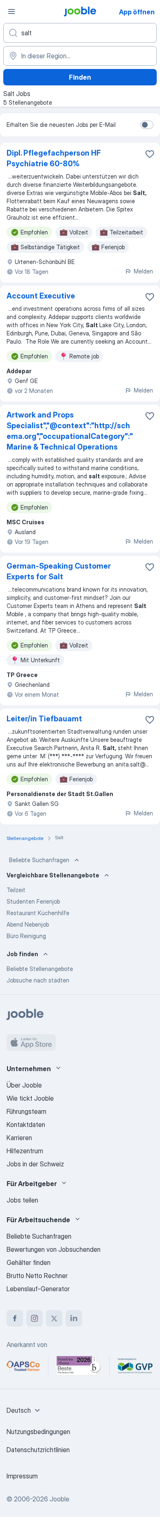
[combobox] (24, 1410)
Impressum (22, 1476)
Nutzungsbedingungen (38, 1431)
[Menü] (11, 11)
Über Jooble (24, 1085)
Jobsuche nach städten (38, 980)
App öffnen (137, 12)
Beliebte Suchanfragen (39, 859)
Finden (80, 77)
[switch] (146, 125)
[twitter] (54, 1318)
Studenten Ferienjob (33, 901)
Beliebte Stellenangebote (40, 968)
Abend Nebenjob (28, 924)
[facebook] (15, 1318)
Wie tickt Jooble (30, 1098)
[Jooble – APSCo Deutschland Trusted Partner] (23, 1366)
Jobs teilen (22, 1200)
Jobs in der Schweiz (35, 1164)
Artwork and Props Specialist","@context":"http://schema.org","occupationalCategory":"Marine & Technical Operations (70, 431)
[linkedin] (74, 1318)
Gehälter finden (28, 1262)
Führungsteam (26, 1111)
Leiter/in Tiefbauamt (44, 718)
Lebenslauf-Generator (38, 1289)
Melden (143, 271)
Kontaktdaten (26, 1124)
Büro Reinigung (26, 935)
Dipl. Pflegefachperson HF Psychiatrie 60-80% (54, 158)
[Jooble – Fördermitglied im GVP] (135, 1366)
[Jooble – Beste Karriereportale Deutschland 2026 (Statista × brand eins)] (79, 1366)
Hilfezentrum (25, 1151)
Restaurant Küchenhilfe (38, 912)
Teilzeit (16, 889)
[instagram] (34, 1318)
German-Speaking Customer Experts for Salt (59, 571)
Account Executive (41, 295)
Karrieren (19, 1138)
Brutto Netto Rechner (37, 1275)
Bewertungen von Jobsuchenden (54, 1249)
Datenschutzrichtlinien (38, 1450)
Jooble (59, 1499)
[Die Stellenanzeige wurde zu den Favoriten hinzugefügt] (149, 154)
